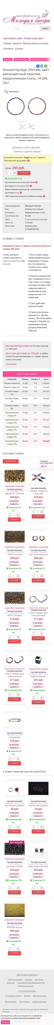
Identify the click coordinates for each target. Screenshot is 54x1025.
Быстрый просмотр (14, 489)
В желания (14, 501)
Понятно (5, 1022)
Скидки (7, 43)
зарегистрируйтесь (12, 261)
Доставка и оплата (13, 996)
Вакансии (11, 983)
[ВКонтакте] (38, 66)
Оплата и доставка (33, 38)
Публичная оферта (26, 986)
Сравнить (46, 464)
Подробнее (11, 364)
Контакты (8, 48)
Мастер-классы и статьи (35, 43)
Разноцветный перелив (36, 219)
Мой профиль (11, 1002)
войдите (7, 264)
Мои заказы (24, 1002)
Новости (17, 43)
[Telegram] (41, 66)
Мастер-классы (39, 996)
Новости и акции (15, 980)
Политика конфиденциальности (31, 983)
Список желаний (39, 1002)
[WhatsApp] (45, 66)
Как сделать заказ (12, 38)
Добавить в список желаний (26, 147)
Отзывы (19, 48)
